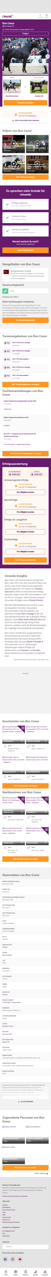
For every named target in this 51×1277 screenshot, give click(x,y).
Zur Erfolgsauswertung (25, 560)
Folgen (25, 34)
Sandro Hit (39, 96)
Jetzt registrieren (25, 250)
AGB (3, 1215)
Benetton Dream (12, 96)
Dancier (25, 650)
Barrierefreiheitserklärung (10, 1222)
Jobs (4, 1212)
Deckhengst (6, 1002)
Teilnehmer (7, 409)
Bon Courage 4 (29, 613)
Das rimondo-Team (8, 1210)
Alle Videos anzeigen (25, 177)
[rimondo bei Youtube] (20, 1259)
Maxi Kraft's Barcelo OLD (30, 619)
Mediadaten (6, 1207)
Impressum (6, 1220)
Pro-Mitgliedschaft (8, 1231)
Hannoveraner (7, 955)
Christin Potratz (36, 600)
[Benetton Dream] (12, 93)
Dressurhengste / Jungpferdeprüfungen (17, 444)
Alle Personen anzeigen (25, 1168)
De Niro (36, 650)
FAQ (3, 1233)
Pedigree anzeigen (25, 103)
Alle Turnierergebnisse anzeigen (25, 384)
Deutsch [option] (8, 1247)
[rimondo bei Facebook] (5, 1259)
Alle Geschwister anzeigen (25, 786)
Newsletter (6, 1236)
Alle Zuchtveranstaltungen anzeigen (25, 453)
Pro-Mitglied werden (25, 492)
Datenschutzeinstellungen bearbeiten (14, 1196)
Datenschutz (6, 1217)
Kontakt (5, 1205)
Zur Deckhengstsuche (25, 320)
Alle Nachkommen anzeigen (25, 859)
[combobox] (25, 1246)
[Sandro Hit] (39, 93)
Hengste (6, 425)
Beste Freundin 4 (35, 641)
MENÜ (46, 17)
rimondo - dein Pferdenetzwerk (7, 16)
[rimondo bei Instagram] (13, 1259)
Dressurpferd (16, 1002)
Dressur (5, 994)
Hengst (4, 947)
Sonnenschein (7, 1034)
